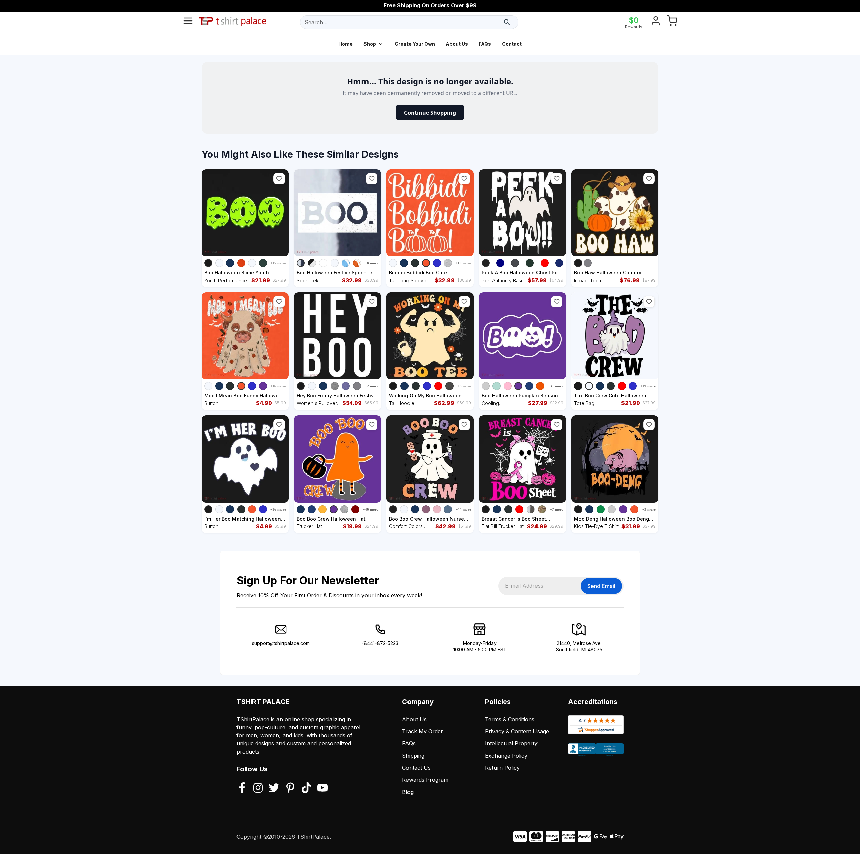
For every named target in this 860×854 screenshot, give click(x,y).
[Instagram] (258, 788)
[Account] (656, 22)
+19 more (648, 386)
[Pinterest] (290, 788)
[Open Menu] (188, 22)
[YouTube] (322, 788)
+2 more (371, 386)
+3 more (464, 386)
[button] (279, 178)
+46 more (370, 509)
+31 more (555, 386)
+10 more (463, 263)
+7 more (556, 509)
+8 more (371, 263)
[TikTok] (306, 788)
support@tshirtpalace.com (281, 643)
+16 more (278, 386)
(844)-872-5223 (380, 643)
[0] (672, 22)
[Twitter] (274, 788)
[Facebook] (241, 788)
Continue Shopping (430, 112)
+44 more (463, 509)
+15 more (278, 263)
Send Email (601, 586)
